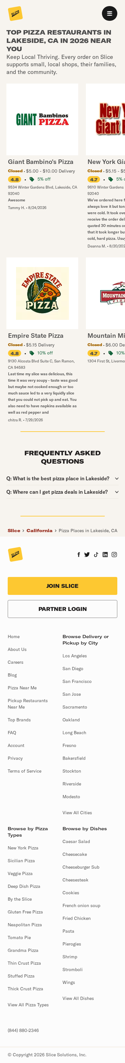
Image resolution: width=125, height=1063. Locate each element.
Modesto (71, 796)
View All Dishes (78, 998)
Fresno (69, 745)
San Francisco (77, 681)
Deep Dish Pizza (24, 886)
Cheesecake (75, 854)
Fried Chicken (77, 918)
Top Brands (19, 720)
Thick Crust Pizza (25, 989)
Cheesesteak (75, 880)
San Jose (72, 694)
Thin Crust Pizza (24, 963)
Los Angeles (75, 656)
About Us (17, 649)
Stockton (72, 771)
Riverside (72, 784)
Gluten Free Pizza (25, 912)
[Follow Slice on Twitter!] (87, 555)
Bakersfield (74, 758)
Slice (14, 530)
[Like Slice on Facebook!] (78, 555)
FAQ (12, 732)
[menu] (109, 13)
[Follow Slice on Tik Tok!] (96, 555)
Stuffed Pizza (21, 976)
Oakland (71, 720)
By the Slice (20, 899)
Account (16, 745)
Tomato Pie (19, 937)
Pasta (68, 931)
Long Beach (74, 732)
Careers (15, 662)
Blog (12, 675)
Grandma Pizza (23, 950)
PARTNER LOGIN (62, 609)
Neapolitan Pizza (25, 925)
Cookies (71, 893)
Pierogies (72, 944)
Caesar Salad (76, 841)
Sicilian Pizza (21, 861)
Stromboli (73, 969)
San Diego (73, 668)
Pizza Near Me (22, 688)
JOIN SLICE (62, 586)
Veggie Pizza (20, 873)
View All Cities (77, 813)
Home (14, 636)
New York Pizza (23, 848)
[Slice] (15, 14)
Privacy (15, 758)
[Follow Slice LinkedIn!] (105, 555)
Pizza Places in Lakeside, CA (88, 530)
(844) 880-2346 (23, 1030)
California (40, 530)
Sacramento (75, 707)
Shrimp (70, 957)
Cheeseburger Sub (81, 867)
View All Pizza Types (28, 1005)
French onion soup (81, 905)
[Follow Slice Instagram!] (114, 555)
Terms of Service (24, 771)
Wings (69, 982)
